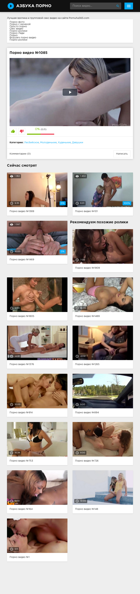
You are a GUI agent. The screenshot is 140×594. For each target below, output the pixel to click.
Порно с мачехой (20, 24)
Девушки (77, 143)
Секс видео (16, 29)
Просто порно (18, 26)
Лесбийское (31, 143)
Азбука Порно (33, 6)
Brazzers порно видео (23, 38)
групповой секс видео (43, 18)
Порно (14, 35)
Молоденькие (48, 143)
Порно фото (17, 22)
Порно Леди (17, 33)
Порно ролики (18, 31)
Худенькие (64, 143)
